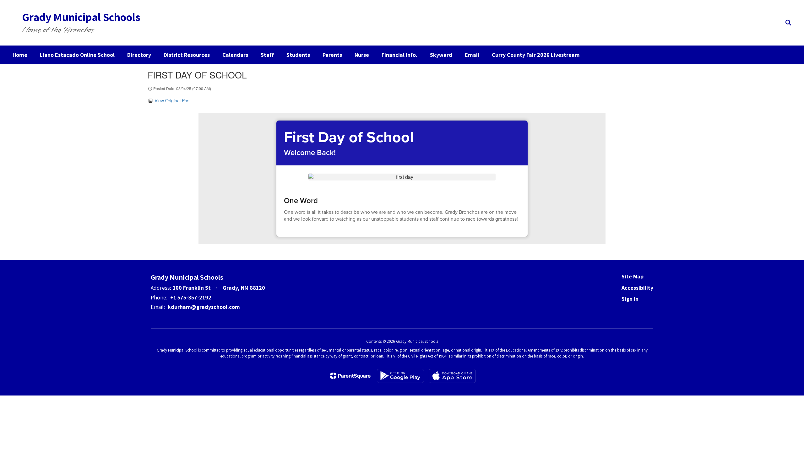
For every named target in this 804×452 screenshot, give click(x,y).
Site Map (633, 276)
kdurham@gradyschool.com (204, 306)
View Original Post (173, 100)
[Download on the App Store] (452, 376)
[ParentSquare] (350, 375)
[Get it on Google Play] (400, 376)
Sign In (630, 298)
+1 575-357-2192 (190, 297)
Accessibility (637, 287)
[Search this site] (788, 22)
